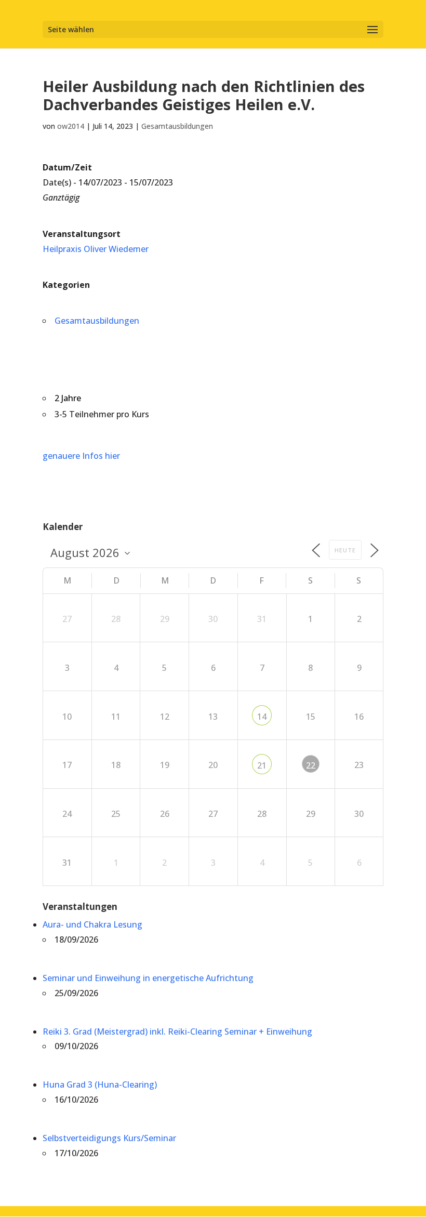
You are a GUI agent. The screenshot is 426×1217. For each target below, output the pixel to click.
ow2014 (70, 126)
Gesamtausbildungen (177, 126)
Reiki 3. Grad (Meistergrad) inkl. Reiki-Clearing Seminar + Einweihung (177, 1031)
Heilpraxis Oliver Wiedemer (96, 249)
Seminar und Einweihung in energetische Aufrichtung (148, 978)
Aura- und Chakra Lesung (92, 924)
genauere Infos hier (81, 455)
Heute (345, 550)
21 (262, 765)
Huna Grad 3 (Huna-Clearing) (100, 1084)
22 (310, 765)
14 (262, 716)
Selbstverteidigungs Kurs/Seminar (109, 1138)
